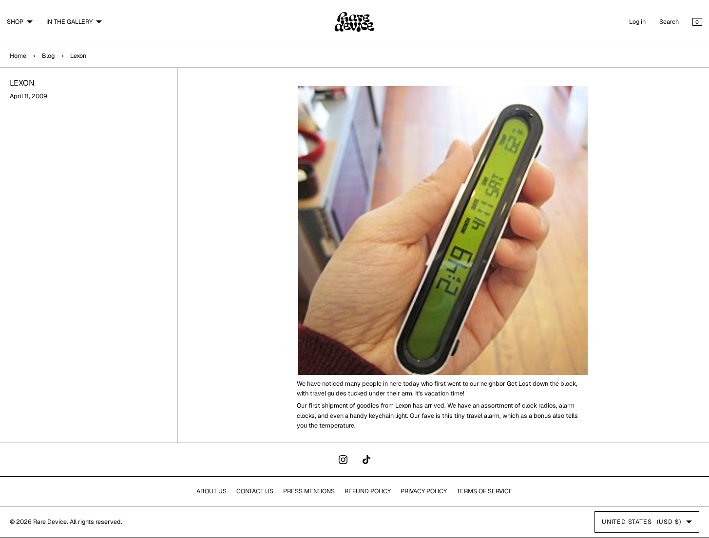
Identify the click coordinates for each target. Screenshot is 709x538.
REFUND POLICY (368, 491)
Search (669, 22)
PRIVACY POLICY (424, 491)
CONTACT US (254, 491)
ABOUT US (211, 491)
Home (18, 56)
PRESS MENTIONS (309, 491)
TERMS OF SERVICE (485, 491)
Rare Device (50, 522)
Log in (637, 22)
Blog (48, 56)
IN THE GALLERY (69, 22)
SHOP (15, 22)
